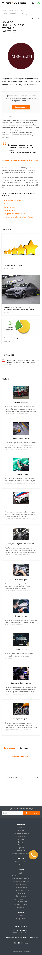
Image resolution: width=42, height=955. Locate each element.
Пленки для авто (21, 862)
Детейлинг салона (21, 884)
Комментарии (9, 748)
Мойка (21, 873)
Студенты (21, 839)
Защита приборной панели (21, 683)
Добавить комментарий (20, 757)
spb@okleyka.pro (22, 943)
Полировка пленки (21, 474)
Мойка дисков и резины (21, 719)
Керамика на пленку (21, 439)
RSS (38, 18)
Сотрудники (21, 836)
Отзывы (21, 830)
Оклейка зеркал (21, 616)
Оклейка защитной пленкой (21, 876)
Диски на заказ (21, 907)
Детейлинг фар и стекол (21, 890)
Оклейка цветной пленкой (21, 879)
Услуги (21, 870)
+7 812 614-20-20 (21, 930)
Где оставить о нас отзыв (13, 266)
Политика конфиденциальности (21, 853)
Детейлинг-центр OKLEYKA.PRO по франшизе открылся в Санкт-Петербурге (19, 308)
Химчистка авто (9, 207)
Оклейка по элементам (21, 881)
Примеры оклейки (21, 919)
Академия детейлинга (21, 904)
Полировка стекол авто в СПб (14, 214)
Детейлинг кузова (21, 887)
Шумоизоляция (21, 896)
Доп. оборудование (21, 899)
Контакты (21, 827)
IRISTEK (21, 865)
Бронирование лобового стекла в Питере (18, 217)
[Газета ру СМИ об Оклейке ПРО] (21, 38)
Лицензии (21, 842)
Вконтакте (24, 748)
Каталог (21, 858)
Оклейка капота (21, 649)
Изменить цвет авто (21, 403)
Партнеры (21, 845)
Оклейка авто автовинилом (13, 201)
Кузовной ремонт (21, 902)
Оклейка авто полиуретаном (14, 204)
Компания (21, 824)
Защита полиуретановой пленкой (21, 544)
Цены (21, 921)
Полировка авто (9, 210)
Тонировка (21, 893)
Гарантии (21, 848)
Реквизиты (21, 850)
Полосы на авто (21, 508)
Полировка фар (21, 580)
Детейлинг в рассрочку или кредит (17, 338)
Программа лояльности (21, 833)
